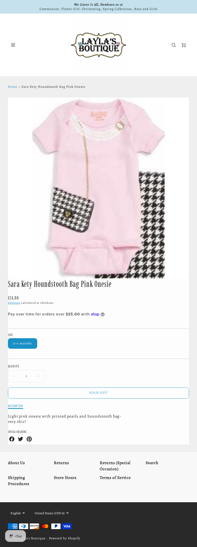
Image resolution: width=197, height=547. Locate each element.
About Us (16, 463)
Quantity (14, 366)
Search (152, 463)
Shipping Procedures (18, 481)
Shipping (14, 303)
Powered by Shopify (64, 538)
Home (12, 86)
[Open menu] (13, 45)
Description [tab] (15, 406)
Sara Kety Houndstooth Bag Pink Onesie (53, 86)
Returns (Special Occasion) (115, 466)
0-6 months (22, 343)
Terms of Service (115, 477)
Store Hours (65, 477)
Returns (61, 463)
